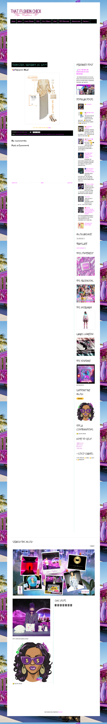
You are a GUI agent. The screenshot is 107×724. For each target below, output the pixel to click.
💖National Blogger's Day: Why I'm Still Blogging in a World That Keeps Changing (89, 211)
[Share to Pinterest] (39, 132)
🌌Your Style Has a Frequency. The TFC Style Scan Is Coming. (89, 170)
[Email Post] (30, 132)
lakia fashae (31, 134)
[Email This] (33, 132)
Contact (86, 21)
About (20, 21)
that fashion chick (60, 134)
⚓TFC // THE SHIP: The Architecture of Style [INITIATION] (82, 72)
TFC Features (64, 21)
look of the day (40, 134)
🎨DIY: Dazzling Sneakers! (88, 127)
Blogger (60, 712)
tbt (53, 134)
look (35, 134)
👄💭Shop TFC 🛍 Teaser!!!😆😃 (89, 139)
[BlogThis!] (35, 132)
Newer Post (14, 183)
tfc (54, 134)
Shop (55, 21)
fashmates (25, 134)
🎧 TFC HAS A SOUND (89, 184)
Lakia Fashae (29, 21)
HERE (49, 127)
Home (13, 21)
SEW (38, 21)
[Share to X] (36, 132)
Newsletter (76, 21)
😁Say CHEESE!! (88, 104)
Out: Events (46, 21)
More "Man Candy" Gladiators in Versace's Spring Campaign (89, 156)
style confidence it (48, 134)
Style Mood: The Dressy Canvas (88, 224)
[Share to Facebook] (38, 132)
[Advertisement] (53, 43)
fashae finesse (19, 134)
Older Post (69, 183)
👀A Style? (87, 197)
